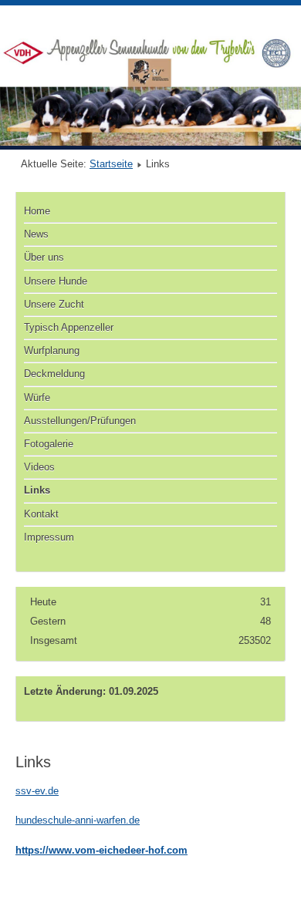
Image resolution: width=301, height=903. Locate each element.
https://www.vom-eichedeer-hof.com (101, 850)
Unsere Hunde (55, 281)
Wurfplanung (51, 350)
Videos (39, 467)
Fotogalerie (48, 444)
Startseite (111, 164)
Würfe (37, 397)
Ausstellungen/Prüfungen (80, 420)
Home (37, 211)
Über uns (44, 257)
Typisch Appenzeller (68, 327)
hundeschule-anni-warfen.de (77, 820)
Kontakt (41, 514)
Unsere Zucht (54, 304)
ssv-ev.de (37, 791)
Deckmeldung (54, 373)
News (36, 234)
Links (37, 490)
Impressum (49, 537)
